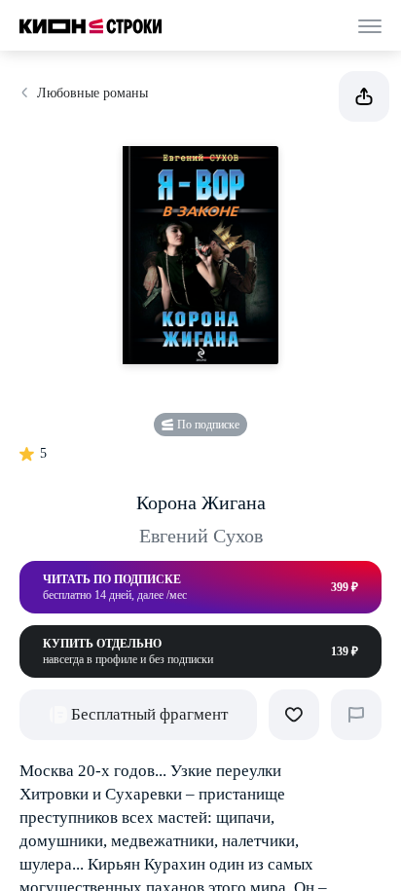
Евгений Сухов (201, 535)
